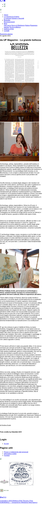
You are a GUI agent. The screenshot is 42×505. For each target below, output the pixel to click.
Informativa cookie (10, 454)
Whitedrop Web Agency (29, 502)
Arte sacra (7, 25)
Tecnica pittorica (15, 27)
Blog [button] (5, 23)
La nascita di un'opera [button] (11, 16)
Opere (6, 15)
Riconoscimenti (9, 22)
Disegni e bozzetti (18, 18)
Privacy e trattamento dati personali (16, 452)
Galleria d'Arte (9, 29)
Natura (27, 25)
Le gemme (7, 18)
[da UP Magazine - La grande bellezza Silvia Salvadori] (19, 82)
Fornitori (7, 455)
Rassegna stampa (6, 34)
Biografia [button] (7, 20)
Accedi (6, 443)
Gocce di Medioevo (18, 25)
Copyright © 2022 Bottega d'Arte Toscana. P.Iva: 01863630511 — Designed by (16, 501)
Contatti (6, 31)
